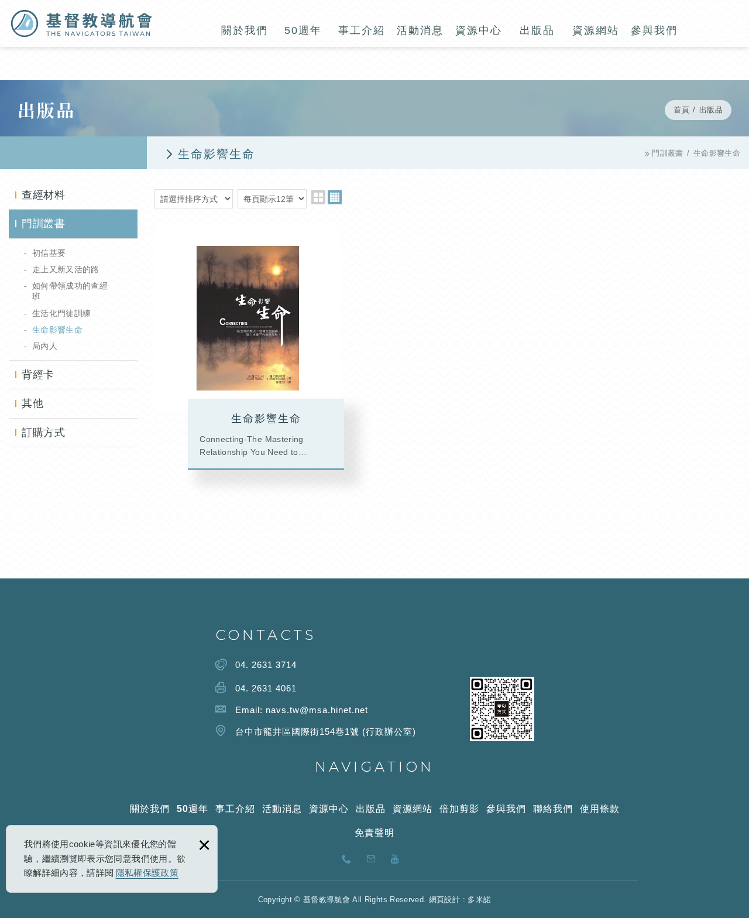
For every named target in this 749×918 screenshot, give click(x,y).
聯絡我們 (553, 809)
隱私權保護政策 (147, 873)
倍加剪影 (459, 809)
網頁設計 (444, 899)
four (335, 197)
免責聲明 (374, 833)
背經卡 (38, 375)
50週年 (303, 30)
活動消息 (420, 30)
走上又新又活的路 (65, 269)
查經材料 (43, 195)
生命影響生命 (57, 329)
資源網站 (595, 30)
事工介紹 (361, 30)
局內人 (44, 346)
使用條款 (600, 809)
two (318, 197)
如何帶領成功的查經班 (70, 291)
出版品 (537, 30)
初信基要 (49, 253)
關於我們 (244, 30)
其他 (32, 403)
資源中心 (478, 30)
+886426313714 (350, 861)
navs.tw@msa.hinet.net (317, 710)
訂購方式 (43, 433)
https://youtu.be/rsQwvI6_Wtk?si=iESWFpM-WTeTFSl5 (399, 861)
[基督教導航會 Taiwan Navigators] (81, 23)
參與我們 (654, 30)
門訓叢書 (43, 224)
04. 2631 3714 (266, 665)
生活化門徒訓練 (61, 313)
